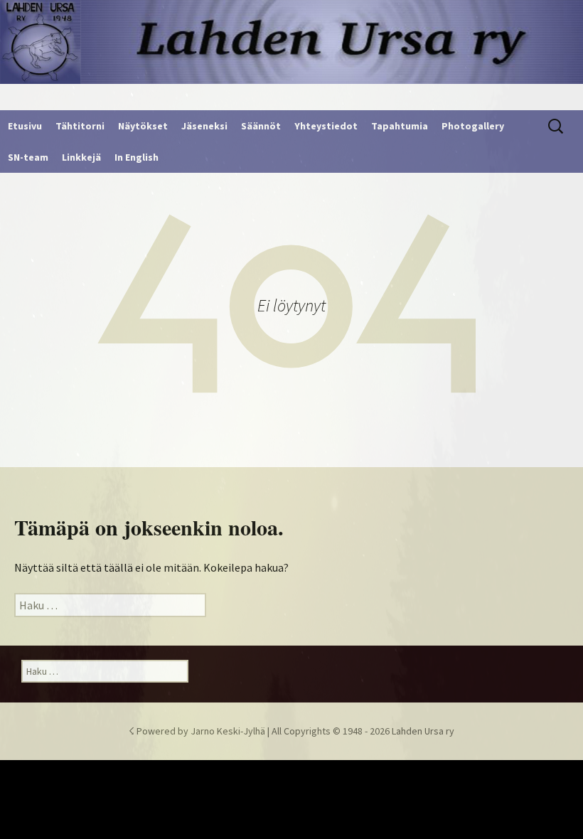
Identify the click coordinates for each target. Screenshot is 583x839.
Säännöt (261, 125)
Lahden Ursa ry (423, 731)
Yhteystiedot (326, 125)
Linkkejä (81, 157)
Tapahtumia (399, 125)
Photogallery (473, 125)
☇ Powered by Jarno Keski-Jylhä (198, 731)
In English (136, 157)
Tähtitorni (80, 125)
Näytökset (143, 125)
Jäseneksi (204, 125)
